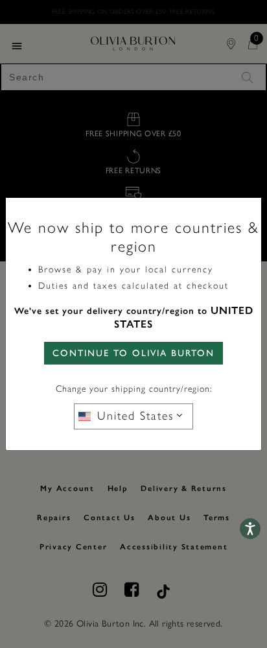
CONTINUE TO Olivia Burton (133, 353)
